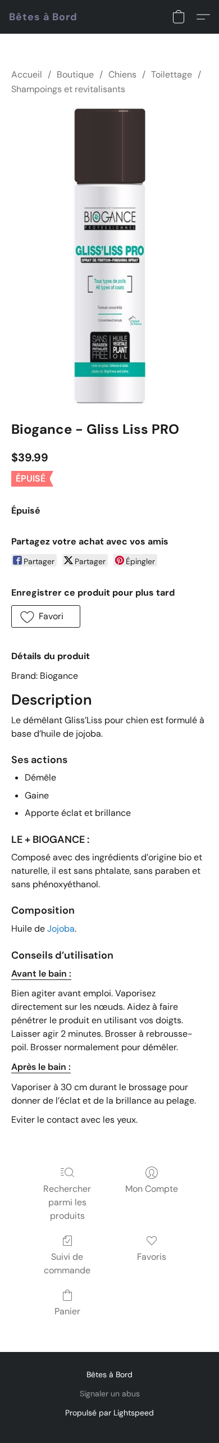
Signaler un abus (110, 1393)
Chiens (122, 74)
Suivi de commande (67, 1263)
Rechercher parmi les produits (67, 1202)
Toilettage (171, 74)
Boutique (75, 74)
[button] (43, 17)
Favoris (151, 1257)
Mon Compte (151, 1189)
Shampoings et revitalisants (68, 89)
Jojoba (61, 928)
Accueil (26, 74)
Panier (67, 1311)
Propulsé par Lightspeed (109, 1413)
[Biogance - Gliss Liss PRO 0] (109, 255)
